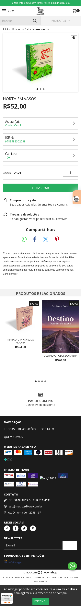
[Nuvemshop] (40, 573)
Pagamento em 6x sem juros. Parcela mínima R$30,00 (40, 3)
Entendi (40, 601)
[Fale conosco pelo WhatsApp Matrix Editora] (72, 566)
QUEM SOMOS (13, 437)
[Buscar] (35, 20)
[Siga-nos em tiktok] (24, 528)
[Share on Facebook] (34, 239)
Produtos (18, 29)
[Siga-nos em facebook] (15, 528)
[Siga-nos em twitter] (33, 528)
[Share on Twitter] (45, 239)
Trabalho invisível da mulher (20, 341)
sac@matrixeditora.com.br (25, 506)
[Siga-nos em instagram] (7, 528)
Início (6, 29)
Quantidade (12, 172)
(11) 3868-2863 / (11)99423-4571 (30, 500)
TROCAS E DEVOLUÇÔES (20, 429)
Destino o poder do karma (60, 355)
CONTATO (47, 429)
